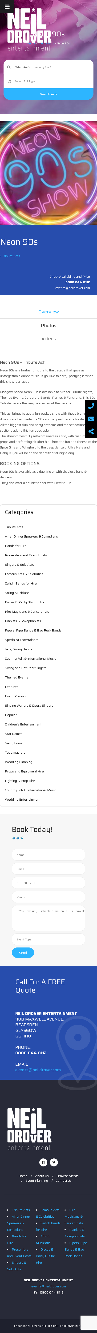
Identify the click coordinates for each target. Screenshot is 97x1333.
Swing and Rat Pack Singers (26, 667)
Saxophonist (14, 743)
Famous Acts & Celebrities (24, 574)
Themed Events (16, 677)
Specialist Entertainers (21, 639)
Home (23, 1175)
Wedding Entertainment (22, 799)
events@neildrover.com (38, 1070)
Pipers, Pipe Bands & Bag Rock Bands (33, 630)
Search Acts (48, 94)
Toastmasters (15, 752)
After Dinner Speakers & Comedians (31, 536)
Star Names (13, 733)
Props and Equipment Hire (24, 771)
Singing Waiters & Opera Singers (29, 705)
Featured (12, 686)
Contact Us (64, 1180)
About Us (42, 1175)
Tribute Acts (11, 255)
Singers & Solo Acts (19, 564)
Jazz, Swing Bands (18, 649)
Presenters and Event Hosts (26, 555)
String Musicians (17, 592)
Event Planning (16, 696)
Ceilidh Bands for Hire (21, 583)
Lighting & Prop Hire (20, 780)
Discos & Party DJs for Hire (24, 602)
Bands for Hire (15, 545)
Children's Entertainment (23, 724)
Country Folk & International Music (30, 658)
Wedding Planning (18, 761)
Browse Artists (68, 1175)
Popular (11, 714)
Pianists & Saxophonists (23, 621)
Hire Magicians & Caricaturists (27, 611)
